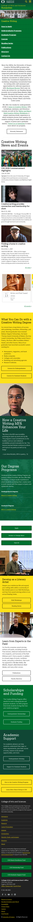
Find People (4, 914)
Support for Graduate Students (16, 767)
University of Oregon (9, 917)
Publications (6, 47)
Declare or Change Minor (16, 535)
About (3, 844)
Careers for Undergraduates (17, 368)
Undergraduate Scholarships (16, 714)
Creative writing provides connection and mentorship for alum (15, 206)
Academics (4, 820)
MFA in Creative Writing (8, 509)
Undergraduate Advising (16, 758)
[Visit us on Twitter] (5, 895)
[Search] (26, 2)
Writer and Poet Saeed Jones (16, 288)
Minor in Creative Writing (9, 495)
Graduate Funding (16, 722)
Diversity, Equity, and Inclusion (10, 837)
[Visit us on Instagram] (11, 895)
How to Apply (6, 26)
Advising (3, 830)
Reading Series (7, 43)
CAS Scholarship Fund (16, 867)
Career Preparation (7, 827)
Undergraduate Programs (11, 31)
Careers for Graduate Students (16, 376)
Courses (4, 39)
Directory (5, 51)
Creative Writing (9, 21)
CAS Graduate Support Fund (16, 875)
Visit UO (16, 543)
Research (4, 823)
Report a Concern (6, 899)
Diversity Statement (16, 131)
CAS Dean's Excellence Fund (16, 860)
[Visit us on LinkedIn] (14, 895)
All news (28, 268)
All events (27, 306)
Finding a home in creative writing (13, 245)
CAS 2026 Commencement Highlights (13, 169)
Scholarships (5, 834)
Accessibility (4, 904)
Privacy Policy (5, 907)
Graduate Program (8, 35)
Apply (16, 528)
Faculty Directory (16, 679)
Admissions (4, 817)
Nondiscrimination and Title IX (10, 902)
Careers (3, 909)
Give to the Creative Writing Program (16, 782)
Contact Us (5, 56)
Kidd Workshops (16, 600)
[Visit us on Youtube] (8, 895)
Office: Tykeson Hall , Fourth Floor (11, 886)
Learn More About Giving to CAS (16, 789)
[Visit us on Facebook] (2, 895)
